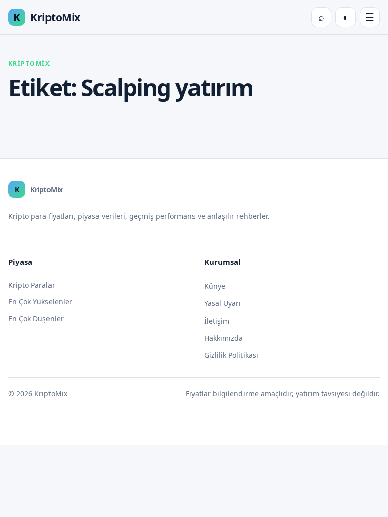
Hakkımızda (223, 338)
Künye (214, 286)
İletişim (216, 321)
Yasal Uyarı (222, 303)
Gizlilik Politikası (231, 355)
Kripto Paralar (31, 285)
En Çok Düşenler (36, 318)
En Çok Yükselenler (40, 301)
